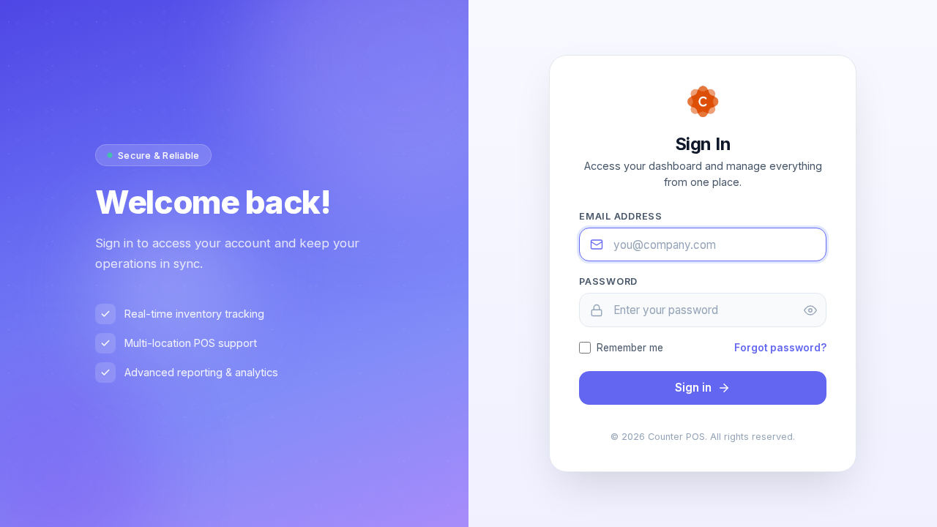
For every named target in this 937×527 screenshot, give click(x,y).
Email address (620, 216)
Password (608, 281)
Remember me (630, 348)
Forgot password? (780, 348)
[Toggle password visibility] (810, 310)
